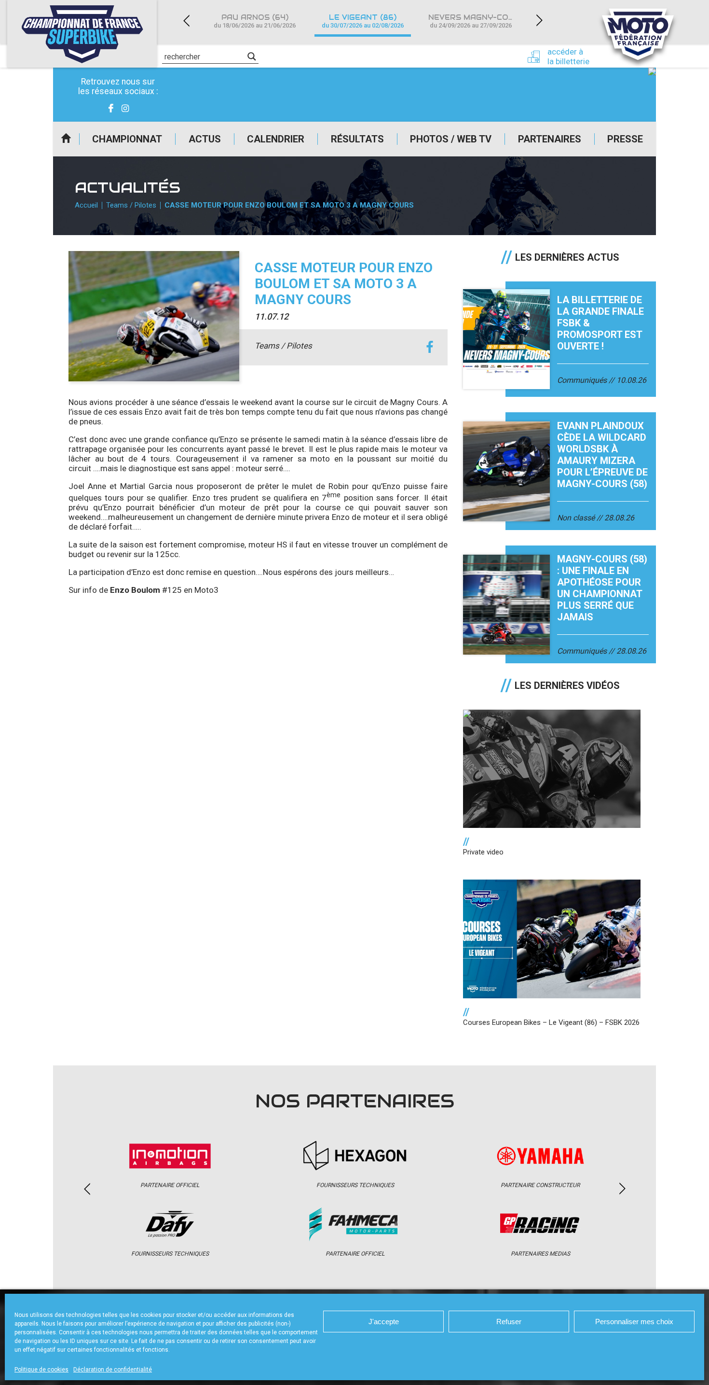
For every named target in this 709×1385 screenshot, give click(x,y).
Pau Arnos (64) (255, 21)
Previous (186, 20)
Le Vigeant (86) (363, 21)
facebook (429, 347)
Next (539, 20)
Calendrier (275, 139)
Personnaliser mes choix (634, 1321)
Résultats (357, 139)
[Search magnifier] (252, 56)
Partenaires (549, 139)
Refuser (508, 1321)
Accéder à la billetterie (568, 56)
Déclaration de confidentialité (112, 1369)
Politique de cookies (41, 1369)
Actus (205, 139)
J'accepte (383, 1321)
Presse (625, 139)
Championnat (127, 139)
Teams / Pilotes (131, 205)
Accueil (66, 139)
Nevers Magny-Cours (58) (476, 21)
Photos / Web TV (450, 139)
